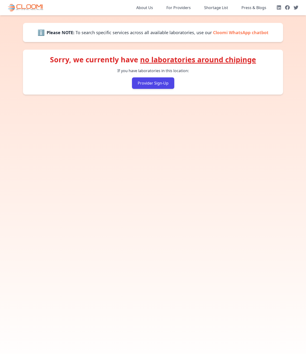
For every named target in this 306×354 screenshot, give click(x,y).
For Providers (178, 7)
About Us (144, 7)
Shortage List (216, 7)
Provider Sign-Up (153, 83)
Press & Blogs (253, 7)
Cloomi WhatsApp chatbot (240, 32)
